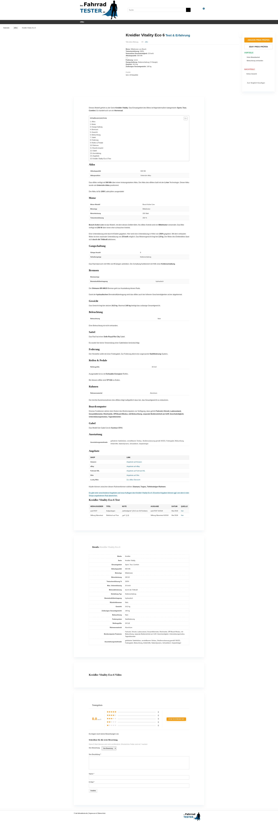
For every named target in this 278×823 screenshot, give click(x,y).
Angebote (96, 156)
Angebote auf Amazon (134, 462)
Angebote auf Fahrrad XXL (136, 471)
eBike (82, 22)
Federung (95, 140)
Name (91, 774)
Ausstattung (97, 153)
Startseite (6, 28)
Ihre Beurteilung (95, 754)
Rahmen (96, 145)
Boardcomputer (97, 148)
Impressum (92, 813)
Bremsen (95, 129)
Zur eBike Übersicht (133, 480)
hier (182, 511)
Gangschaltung (97, 127)
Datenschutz (102, 813)
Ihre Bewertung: (94, 748)
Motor (94, 124)
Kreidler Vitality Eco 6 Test (102, 158)
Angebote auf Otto (133, 475)
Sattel (94, 137)
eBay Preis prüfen (258, 47)
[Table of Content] (186, 118)
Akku (93, 121)
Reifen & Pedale (97, 143)
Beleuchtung (96, 135)
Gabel (95, 151)
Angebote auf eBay (133, 466)
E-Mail (91, 782)
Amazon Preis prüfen (258, 40)
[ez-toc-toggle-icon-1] (184, 118)
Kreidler (128, 72)
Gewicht (95, 132)
